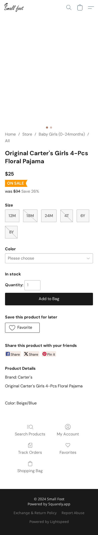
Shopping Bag (30, 470)
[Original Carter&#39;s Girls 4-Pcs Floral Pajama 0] (49, 79)
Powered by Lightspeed (49, 521)
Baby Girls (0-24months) (62, 134)
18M (30, 215)
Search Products (30, 434)
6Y (82, 215)
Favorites (68, 452)
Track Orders (30, 452)
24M (49, 215)
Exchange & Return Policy (35, 512)
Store (27, 134)
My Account (68, 434)
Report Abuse (73, 512)
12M (12, 215)
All (7, 140)
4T (66, 215)
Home (10, 134)
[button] (14, 7)
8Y (11, 232)
